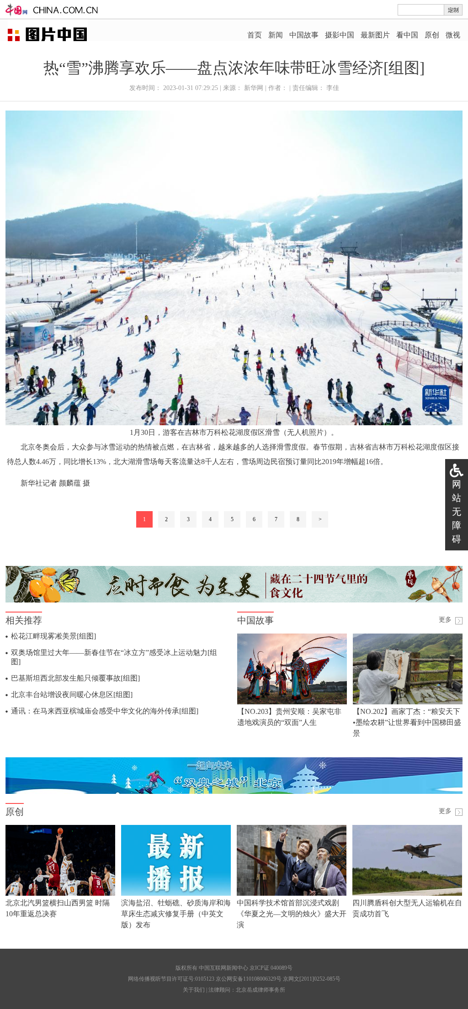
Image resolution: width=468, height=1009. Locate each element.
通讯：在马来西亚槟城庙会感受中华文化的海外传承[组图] (104, 711)
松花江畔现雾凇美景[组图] (53, 636)
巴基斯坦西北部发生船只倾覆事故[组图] (75, 678)
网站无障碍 (456, 511)
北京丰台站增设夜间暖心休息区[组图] (72, 694)
